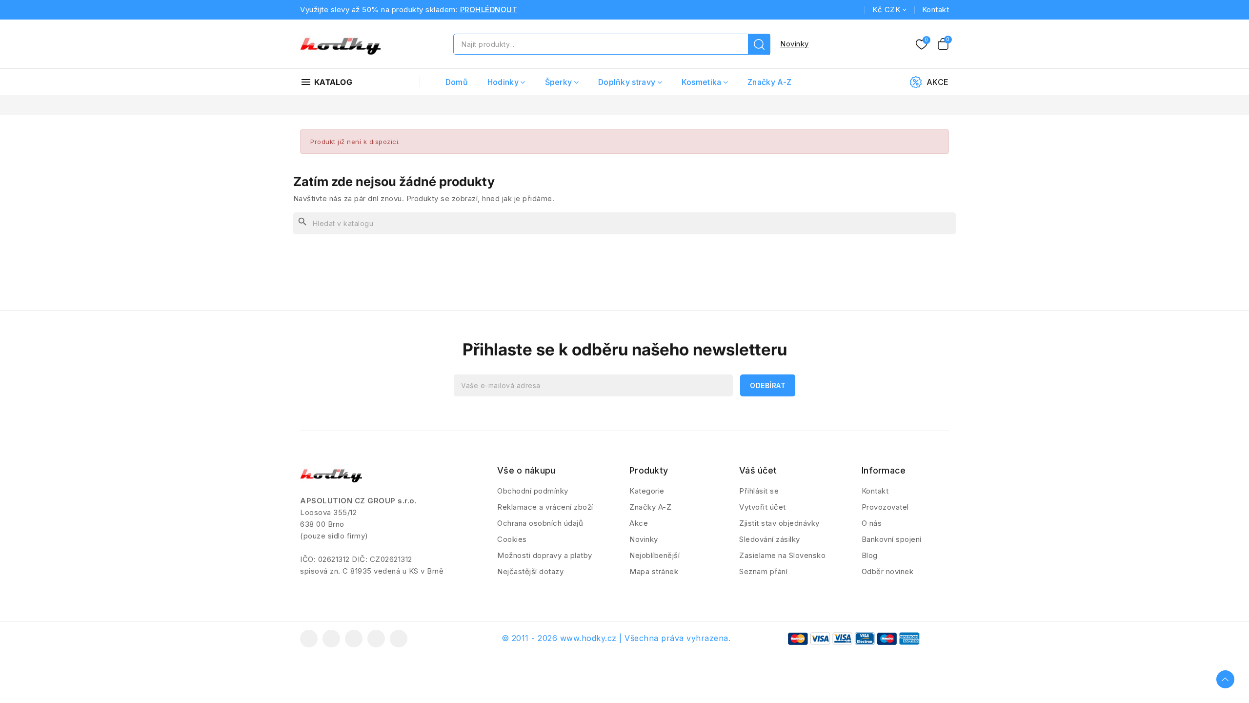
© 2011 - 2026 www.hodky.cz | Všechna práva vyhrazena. (616, 638)
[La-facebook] (309, 638)
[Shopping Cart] (943, 44)
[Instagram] (376, 638)
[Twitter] (331, 638)
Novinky (794, 43)
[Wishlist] (921, 45)
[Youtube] (354, 638)
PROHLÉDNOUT (489, 9)
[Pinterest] (398, 638)
